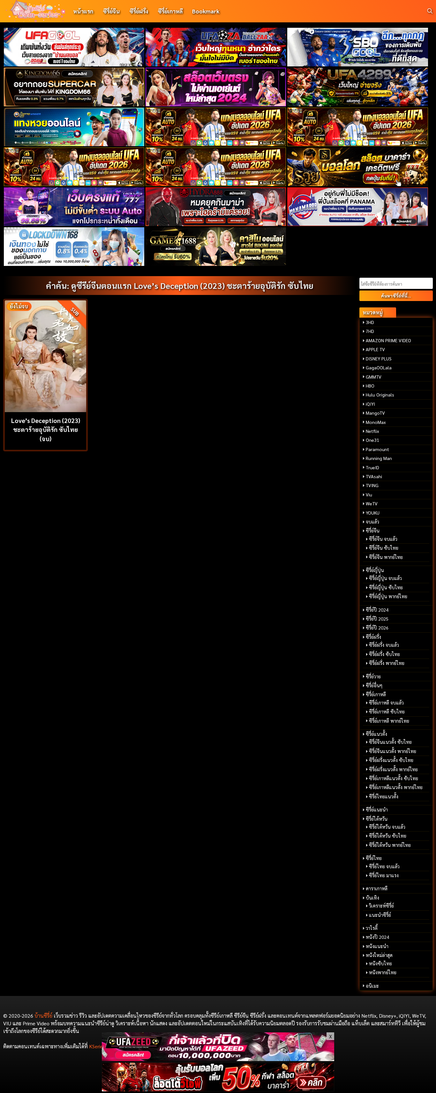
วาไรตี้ (372, 928)
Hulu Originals (380, 394)
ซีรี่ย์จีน (111, 11)
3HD (370, 322)
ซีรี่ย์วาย (373, 676)
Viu (369, 494)
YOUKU (373, 513)
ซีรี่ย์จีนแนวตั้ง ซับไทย (390, 742)
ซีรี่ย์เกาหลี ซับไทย (387, 711)
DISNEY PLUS (379, 358)
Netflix (372, 431)
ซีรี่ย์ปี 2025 (377, 619)
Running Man (379, 458)
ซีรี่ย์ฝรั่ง (138, 11)
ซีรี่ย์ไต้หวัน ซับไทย (387, 836)
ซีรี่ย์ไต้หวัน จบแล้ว (387, 827)
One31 (372, 440)
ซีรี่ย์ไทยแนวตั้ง (383, 796)
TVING (372, 485)
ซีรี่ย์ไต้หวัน (376, 819)
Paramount (377, 449)
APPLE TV (375, 349)
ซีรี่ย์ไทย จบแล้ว (384, 866)
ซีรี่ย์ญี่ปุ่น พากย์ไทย (388, 596)
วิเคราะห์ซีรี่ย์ (381, 905)
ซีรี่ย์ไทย (374, 858)
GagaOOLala (379, 367)
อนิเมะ (372, 986)
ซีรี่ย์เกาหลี (170, 11)
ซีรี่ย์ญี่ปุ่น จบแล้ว (385, 578)
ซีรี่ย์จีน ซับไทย (383, 548)
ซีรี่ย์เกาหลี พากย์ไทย (389, 721)
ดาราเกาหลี (376, 888)
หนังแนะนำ (377, 946)
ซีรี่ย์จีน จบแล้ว (383, 539)
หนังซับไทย (380, 963)
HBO (370, 385)
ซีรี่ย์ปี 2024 (377, 610)
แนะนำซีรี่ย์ (380, 915)
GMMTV (373, 377)
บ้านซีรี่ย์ (43, 1015)
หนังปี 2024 (377, 937)
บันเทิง (372, 898)
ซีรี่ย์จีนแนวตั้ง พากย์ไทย (392, 751)
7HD (370, 331)
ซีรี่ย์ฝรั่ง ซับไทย (384, 654)
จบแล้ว (372, 521)
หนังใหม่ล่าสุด (379, 955)
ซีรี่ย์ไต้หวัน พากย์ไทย (390, 845)
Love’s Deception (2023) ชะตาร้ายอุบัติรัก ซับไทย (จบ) (45, 429)
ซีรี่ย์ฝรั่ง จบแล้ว (384, 645)
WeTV (372, 503)
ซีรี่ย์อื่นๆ (374, 685)
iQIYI (370, 404)
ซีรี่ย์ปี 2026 (377, 627)
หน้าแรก (83, 11)
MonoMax (376, 422)
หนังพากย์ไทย (382, 972)
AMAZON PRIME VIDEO (388, 340)
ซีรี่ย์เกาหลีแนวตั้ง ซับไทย (393, 778)
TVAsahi (374, 476)
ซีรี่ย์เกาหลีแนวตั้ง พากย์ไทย (396, 787)
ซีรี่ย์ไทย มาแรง (384, 875)
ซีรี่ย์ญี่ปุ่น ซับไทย (386, 587)
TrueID (372, 467)
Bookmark (205, 11)
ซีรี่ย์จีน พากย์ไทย (386, 557)
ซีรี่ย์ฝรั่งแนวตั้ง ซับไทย (391, 760)
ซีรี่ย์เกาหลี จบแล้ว (386, 702)
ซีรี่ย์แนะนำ (377, 809)
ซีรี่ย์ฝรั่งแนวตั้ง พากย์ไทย (393, 769)
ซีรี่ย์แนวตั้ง (376, 734)
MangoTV (375, 413)
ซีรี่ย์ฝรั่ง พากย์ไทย (386, 663)
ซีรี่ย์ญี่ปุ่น (375, 570)
